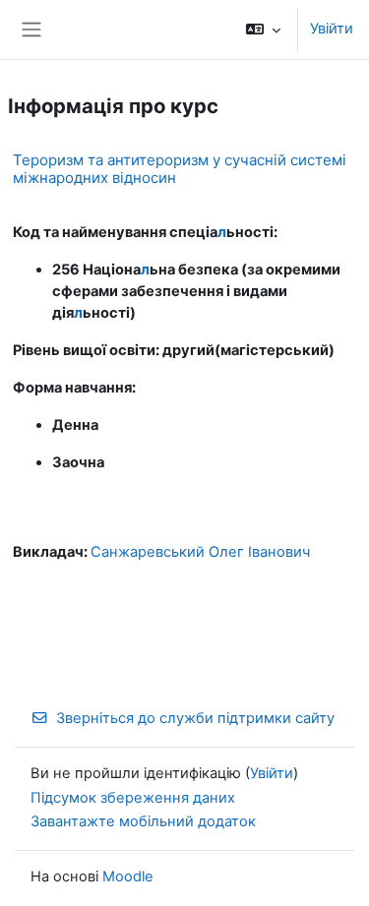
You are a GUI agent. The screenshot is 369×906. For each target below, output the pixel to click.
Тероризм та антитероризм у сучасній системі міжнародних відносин (179, 169)
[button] (263, 29)
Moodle (128, 876)
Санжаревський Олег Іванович (200, 552)
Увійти (331, 28)
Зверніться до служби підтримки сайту (195, 718)
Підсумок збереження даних (133, 798)
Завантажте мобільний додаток (143, 821)
